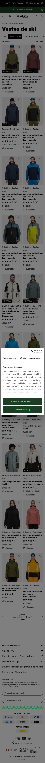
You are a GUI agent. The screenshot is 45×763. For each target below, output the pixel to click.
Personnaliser (21, 410)
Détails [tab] (23, 358)
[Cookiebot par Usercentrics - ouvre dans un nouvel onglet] (31, 351)
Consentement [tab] (9, 358)
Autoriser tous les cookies (22, 401)
